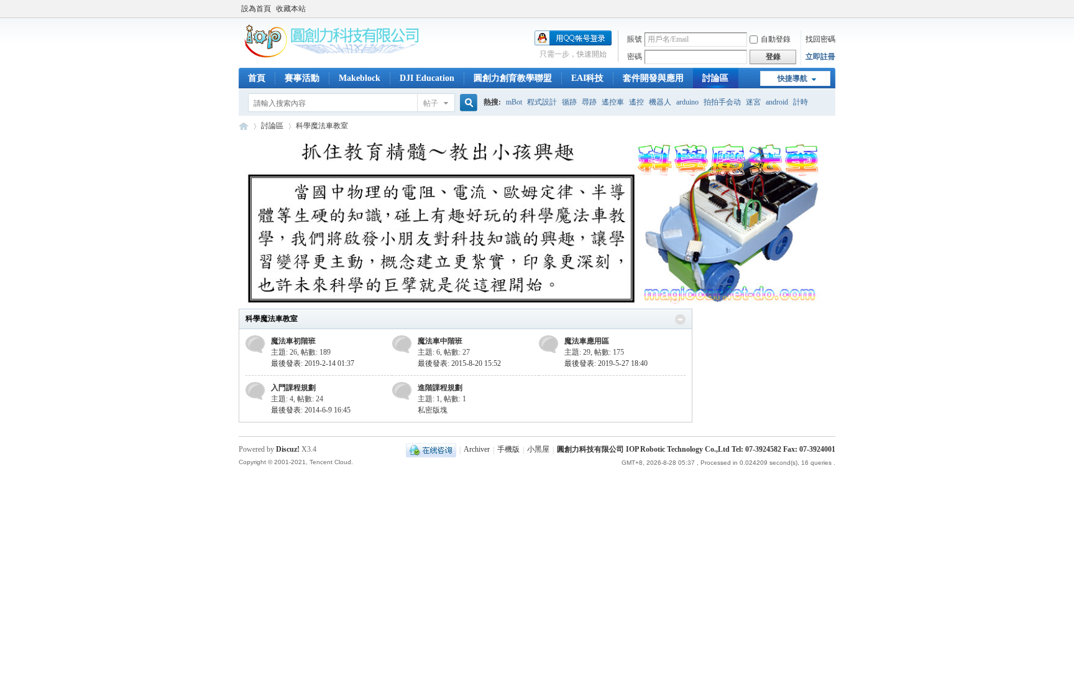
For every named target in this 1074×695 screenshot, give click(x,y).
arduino (687, 102)
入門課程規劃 (293, 387)
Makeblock (359, 78)
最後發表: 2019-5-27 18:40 (606, 363)
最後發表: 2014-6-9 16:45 (311, 410)
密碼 (634, 56)
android (777, 102)
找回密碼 (820, 39)
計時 (800, 102)
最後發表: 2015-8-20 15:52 (459, 363)
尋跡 (589, 102)
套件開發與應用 (653, 78)
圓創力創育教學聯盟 (513, 78)
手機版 (508, 449)
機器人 (660, 102)
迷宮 (753, 102)
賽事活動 (302, 78)
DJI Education (427, 78)
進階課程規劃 (440, 387)
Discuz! (288, 449)
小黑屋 (538, 449)
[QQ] (431, 449)
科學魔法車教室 (272, 318)
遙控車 (613, 102)
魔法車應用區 (586, 341)
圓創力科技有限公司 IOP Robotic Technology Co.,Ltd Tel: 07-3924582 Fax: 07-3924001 (696, 449)
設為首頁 (256, 8)
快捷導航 (792, 78)
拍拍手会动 (722, 102)
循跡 (569, 102)
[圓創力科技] (332, 55)
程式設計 (542, 102)
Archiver (477, 449)
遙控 (636, 102)
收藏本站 (291, 8)
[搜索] (467, 103)
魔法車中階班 (440, 341)
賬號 (634, 39)
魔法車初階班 (293, 341)
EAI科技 (587, 78)
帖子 (430, 103)
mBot (514, 102)
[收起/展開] (680, 319)
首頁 (256, 78)
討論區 (715, 78)
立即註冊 (820, 56)
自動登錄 (776, 39)
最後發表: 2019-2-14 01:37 (312, 363)
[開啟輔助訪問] (832, 8)
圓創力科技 (244, 126)
